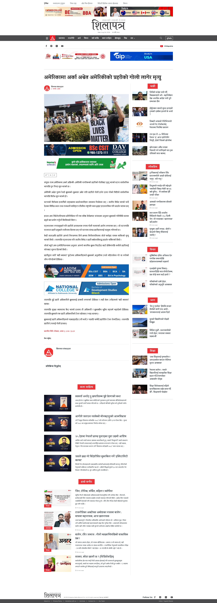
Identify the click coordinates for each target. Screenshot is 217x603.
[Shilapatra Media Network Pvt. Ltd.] (108, 24)
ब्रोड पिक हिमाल (87, 3)
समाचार (62, 38)
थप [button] (132, 38)
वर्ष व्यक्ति (95, 38)
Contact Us (91, 601)
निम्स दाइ (73, 3)
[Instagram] (51, 46)
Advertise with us (70, 601)
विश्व (125, 38)
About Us (47, 601)
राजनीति (71, 38)
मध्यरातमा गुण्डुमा (59, 3)
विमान (125, 3)
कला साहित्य (106, 38)
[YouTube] (62, 46)
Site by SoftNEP (103, 597)
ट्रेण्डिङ (46, 3)
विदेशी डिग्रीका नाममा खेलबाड (108, 3)
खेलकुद (118, 38)
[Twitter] (56, 46)
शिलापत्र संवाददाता (57, 86)
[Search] (159, 38)
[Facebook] (46, 46)
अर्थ (79, 38)
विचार (86, 38)
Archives (82, 601)
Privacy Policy (57, 601)
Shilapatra (168, 46)
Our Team (102, 601)
